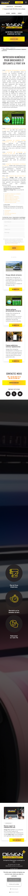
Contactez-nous (14, 39)
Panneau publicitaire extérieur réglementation (13, 346)
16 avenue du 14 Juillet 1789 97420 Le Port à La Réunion (14, 9)
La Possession (8, 210)
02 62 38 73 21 (10, 6)
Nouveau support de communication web (9, 826)
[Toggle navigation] (26, 2)
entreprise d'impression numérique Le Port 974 (14, 71)
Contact (20, 13)
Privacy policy (15, 892)
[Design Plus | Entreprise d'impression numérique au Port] (5, 2)
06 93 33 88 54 (18, 6)
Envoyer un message (14, 383)
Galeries (13, 13)
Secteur (7, 48)
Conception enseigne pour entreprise (12, 194)
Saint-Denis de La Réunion (10, 213)
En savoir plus (15, 289)
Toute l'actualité (16, 840)
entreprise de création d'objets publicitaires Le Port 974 (14, 141)
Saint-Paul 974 (8, 214)
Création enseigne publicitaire (11, 199)
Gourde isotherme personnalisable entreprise (13, 310)
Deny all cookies (14, 884)
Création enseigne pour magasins (12, 198)
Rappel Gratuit (19, 2)
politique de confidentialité (12, 243)
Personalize (14, 889)
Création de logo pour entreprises (12, 196)
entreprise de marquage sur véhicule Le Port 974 (14, 153)
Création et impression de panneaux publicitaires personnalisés (12, 201)
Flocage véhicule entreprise (14, 275)
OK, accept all (15, 880)
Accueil (8, 13)
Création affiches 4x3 (9, 195)
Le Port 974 (13, 48)
